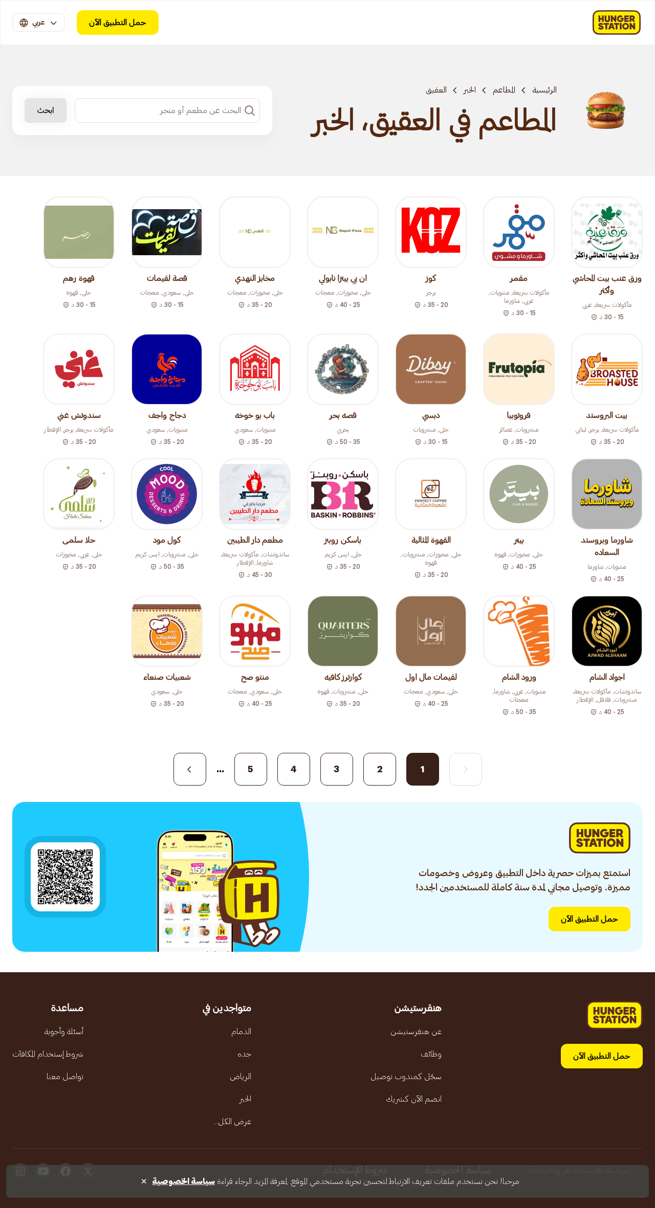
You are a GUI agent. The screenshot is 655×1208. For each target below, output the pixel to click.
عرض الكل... (232, 1121)
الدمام (241, 1031)
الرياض (240, 1076)
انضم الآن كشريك (414, 1099)
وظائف (431, 1054)
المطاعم (504, 90)
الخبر (470, 90)
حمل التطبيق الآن (117, 22)
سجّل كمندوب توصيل (406, 1076)
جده (244, 1054)
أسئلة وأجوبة (64, 1031)
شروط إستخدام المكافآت (47, 1054)
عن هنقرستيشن (416, 1031)
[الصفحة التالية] (189, 769)
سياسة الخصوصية (183, 1181)
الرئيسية (544, 90)
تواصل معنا (65, 1076)
